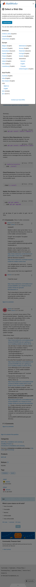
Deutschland (5, 51)
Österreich (22, 51)
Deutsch (23, 61)
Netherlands (22, 46)
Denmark (4, 48)
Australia (4, 75)
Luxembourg (5, 66)
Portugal (21, 53)
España (4, 53)
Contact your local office (18, 100)
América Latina (6, 33)
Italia (3, 63)
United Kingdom (23, 69)
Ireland (4, 61)
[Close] (33, 3)
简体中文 (6, 86)
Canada (4, 36)
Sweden (21, 56)
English (23, 63)
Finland (4, 56)
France (4, 58)
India (3, 78)
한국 (3, 93)
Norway (21, 48)
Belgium (4, 46)
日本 (3, 91)
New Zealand (6, 81)
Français (23, 66)
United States (6, 39)
